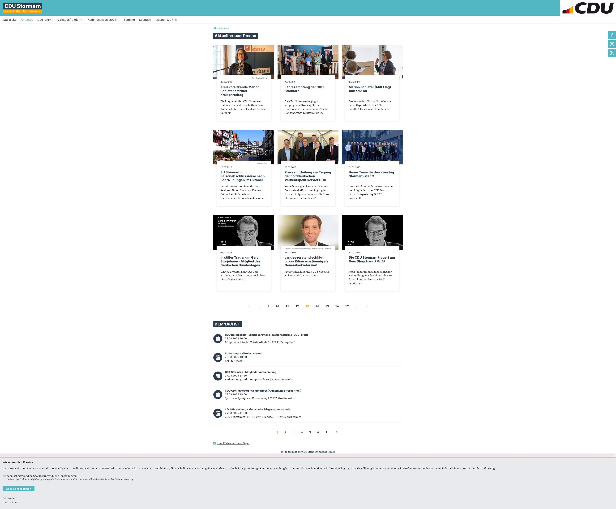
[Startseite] (588, 2)
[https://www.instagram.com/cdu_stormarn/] (612, 44)
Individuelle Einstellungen (60, 475)
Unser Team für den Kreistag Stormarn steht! (371, 174)
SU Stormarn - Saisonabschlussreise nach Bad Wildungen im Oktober (242, 176)
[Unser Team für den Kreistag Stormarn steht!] (372, 132)
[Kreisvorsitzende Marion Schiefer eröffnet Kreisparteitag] (243, 46)
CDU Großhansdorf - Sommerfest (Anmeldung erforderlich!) (263, 390)
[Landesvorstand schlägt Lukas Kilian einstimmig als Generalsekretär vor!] (308, 217)
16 (337, 306)
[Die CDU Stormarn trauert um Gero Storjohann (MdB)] (372, 217)
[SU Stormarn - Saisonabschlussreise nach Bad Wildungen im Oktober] (243, 132)
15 (327, 306)
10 (277, 306)
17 (347, 306)
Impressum (10, 502)
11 (287, 306)
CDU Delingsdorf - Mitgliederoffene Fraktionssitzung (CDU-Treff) (266, 334)
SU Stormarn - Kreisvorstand (243, 353)
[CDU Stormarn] (215, 28)
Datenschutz (10, 498)
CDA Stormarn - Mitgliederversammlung (250, 372)
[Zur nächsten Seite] (367, 306)
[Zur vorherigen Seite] (249, 306)
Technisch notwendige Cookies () (41, 475)
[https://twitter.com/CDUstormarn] (612, 53)
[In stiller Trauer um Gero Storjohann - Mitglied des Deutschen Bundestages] (243, 217)
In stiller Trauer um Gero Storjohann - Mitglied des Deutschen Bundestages (240, 261)
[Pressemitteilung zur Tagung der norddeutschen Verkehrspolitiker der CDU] (308, 132)
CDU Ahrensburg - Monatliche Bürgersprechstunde (257, 409)
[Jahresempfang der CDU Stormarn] (308, 46)
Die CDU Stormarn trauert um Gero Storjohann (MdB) (372, 259)
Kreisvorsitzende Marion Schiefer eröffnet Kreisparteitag (240, 91)
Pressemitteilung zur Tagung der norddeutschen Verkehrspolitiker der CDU (308, 176)
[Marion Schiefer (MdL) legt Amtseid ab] (372, 46)
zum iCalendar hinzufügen (233, 443)
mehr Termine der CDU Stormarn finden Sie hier (308, 451)
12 (297, 306)
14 (317, 306)
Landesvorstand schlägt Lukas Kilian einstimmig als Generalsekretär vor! (307, 261)
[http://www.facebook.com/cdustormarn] (612, 35)
